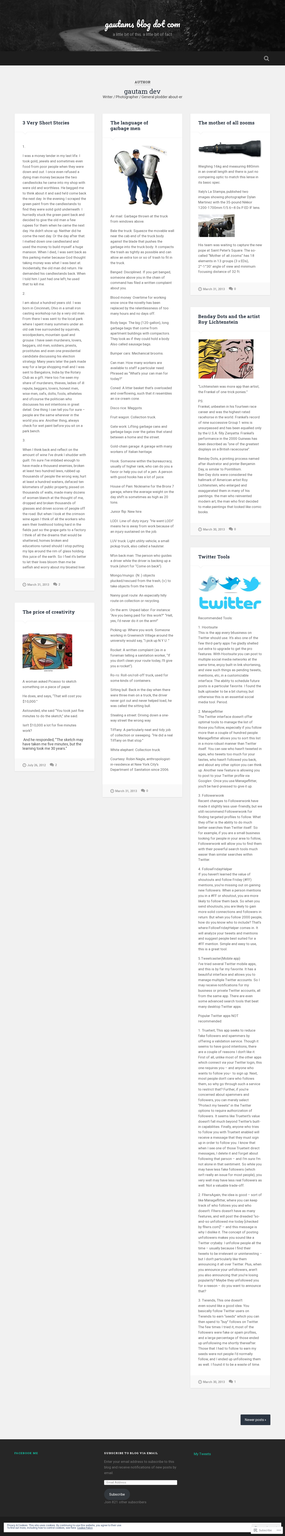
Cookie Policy (85, 1527)
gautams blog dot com (142, 23)
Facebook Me (26, 1453)
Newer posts (254, 1420)
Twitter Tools (214, 556)
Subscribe (117, 1494)
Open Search (266, 58)
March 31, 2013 (38, 585)
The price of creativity (49, 612)
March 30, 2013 (214, 529)
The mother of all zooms (226, 122)
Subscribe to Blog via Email (131, 1453)
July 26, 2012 (36, 765)
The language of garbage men (129, 125)
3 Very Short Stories (46, 122)
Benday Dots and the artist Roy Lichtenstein (229, 319)
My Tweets (202, 1454)
